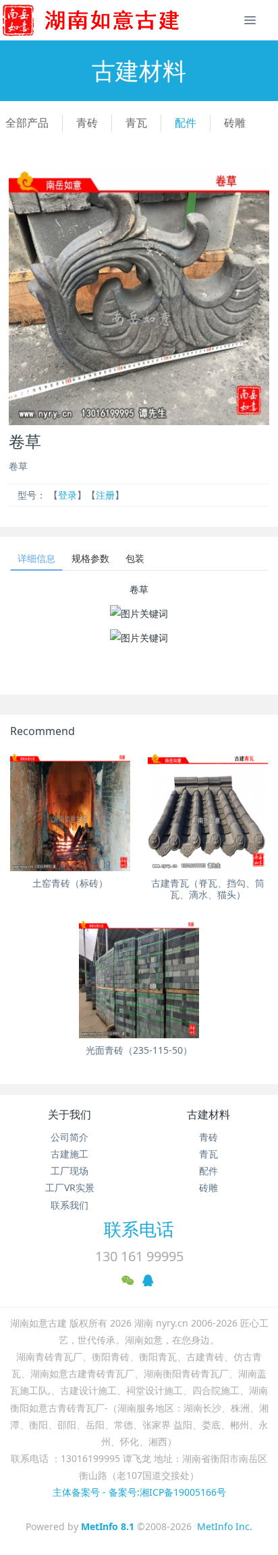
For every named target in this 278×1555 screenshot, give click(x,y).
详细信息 (36, 558)
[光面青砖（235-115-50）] (139, 978)
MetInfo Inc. (224, 1526)
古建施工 (69, 1153)
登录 (67, 494)
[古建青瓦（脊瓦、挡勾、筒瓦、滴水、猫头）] (208, 811)
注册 (105, 494)
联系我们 (69, 1205)
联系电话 (139, 1229)
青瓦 (136, 122)
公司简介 (69, 1137)
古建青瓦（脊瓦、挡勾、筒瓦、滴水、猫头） (208, 889)
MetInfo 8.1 (107, 1526)
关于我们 (69, 1114)
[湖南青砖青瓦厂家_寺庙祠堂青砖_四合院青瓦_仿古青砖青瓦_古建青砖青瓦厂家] (112, 20)
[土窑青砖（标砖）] (70, 811)
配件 (185, 122)
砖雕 (235, 122)
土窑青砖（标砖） (70, 883)
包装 (135, 558)
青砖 (87, 122)
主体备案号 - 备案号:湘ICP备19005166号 (139, 1492)
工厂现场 (69, 1170)
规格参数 (90, 558)
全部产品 (27, 122)
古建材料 (208, 1114)
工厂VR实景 (69, 1187)
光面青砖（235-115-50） (139, 1050)
